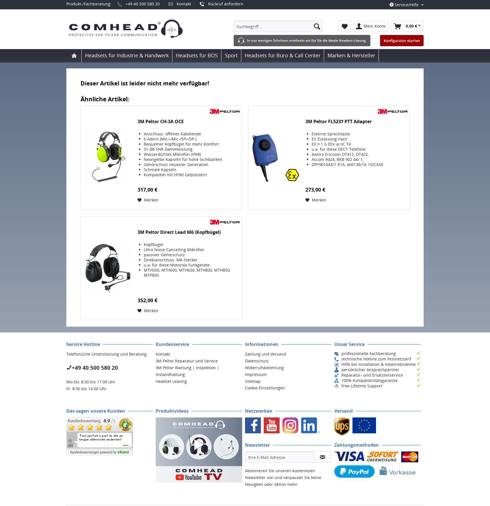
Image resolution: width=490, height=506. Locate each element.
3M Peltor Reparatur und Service (187, 361)
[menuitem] (278, 26)
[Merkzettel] (345, 26)
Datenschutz (257, 361)
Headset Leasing (171, 381)
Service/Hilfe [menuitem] (407, 4)
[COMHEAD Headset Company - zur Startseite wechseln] (135, 28)
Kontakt (184, 4)
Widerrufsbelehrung (264, 367)
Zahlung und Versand (265, 354)
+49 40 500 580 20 (143, 4)
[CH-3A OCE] (108, 157)
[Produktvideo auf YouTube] (199, 449)
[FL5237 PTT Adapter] (276, 157)
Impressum (256, 374)
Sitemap (253, 381)
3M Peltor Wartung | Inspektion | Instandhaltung (187, 371)
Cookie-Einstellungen (265, 387)
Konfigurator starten (402, 40)
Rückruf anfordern (225, 4)
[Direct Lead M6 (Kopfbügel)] (108, 268)
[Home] (74, 55)
